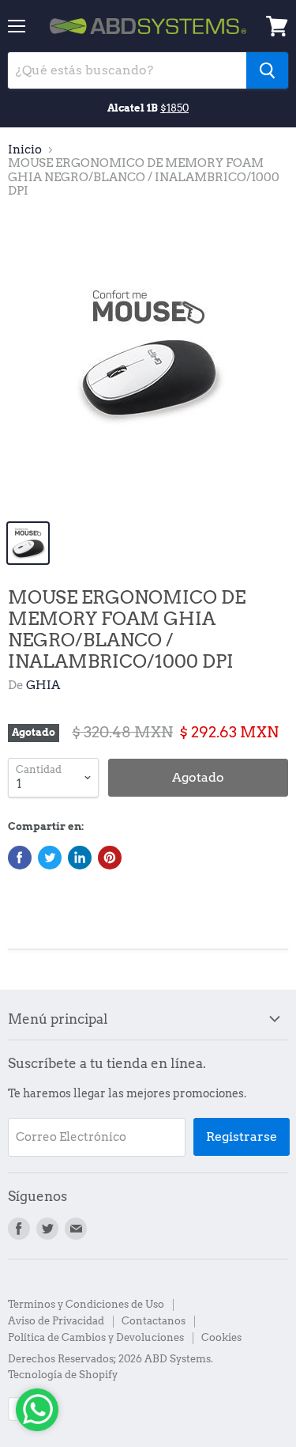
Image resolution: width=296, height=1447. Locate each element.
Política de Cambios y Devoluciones (96, 1337)
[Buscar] (267, 70)
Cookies (221, 1337)
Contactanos (153, 1321)
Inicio (25, 150)
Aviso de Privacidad (56, 1321)
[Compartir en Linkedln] (80, 857)
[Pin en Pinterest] (110, 857)
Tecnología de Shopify (63, 1375)
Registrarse (241, 1136)
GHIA (43, 685)
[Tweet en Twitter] (50, 857)
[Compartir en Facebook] (20, 857)
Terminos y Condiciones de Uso (86, 1304)
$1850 (174, 107)
